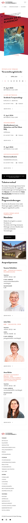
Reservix (6, 192)
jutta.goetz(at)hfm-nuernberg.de (12, 338)
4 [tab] (2, 27)
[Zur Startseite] (9, 2)
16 (11, 81)
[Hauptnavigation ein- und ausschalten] (25, 2)
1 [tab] (2, 16)
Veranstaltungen (13, 6)
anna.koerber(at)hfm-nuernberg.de (13, 390)
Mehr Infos (7, 109)
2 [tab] (2, 20)
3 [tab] (2, 23)
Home (5, 6)
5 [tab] (2, 30)
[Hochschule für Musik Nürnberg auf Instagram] (6, 520)
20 (22, 81)
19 (19, 81)
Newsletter (6, 223)
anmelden (8, 237)
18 (16, 81)
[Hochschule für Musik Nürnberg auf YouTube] (10, 520)
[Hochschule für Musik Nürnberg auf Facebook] (2, 520)
